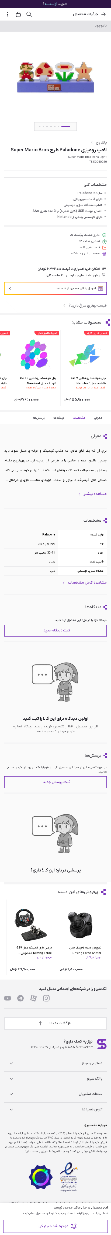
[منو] (7, 14)
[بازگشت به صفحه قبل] (103, 14)
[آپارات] (33, 998)
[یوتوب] (7, 998)
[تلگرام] (20, 998)
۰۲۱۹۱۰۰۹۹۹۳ (85, 1047)
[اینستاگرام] (46, 998)
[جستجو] (29, 14)
